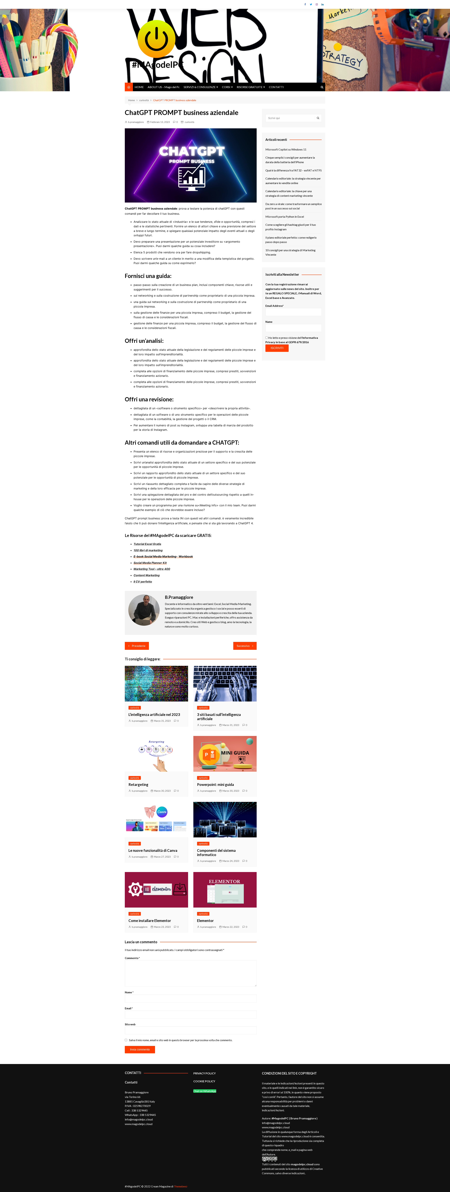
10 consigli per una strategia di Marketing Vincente (290, 252)
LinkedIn (322, 4)
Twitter (311, 4)
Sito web (130, 1024)
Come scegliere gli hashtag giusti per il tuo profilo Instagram (290, 227)
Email (129, 1008)
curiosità (189, 121)
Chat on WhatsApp (204, 1091)
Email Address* (274, 305)
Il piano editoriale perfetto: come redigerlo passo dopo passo (291, 240)
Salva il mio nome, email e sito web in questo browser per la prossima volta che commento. (180, 1040)
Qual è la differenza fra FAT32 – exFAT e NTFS (293, 170)
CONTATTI (276, 87)
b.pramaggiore (136, 121)
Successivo (243, 645)
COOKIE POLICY (204, 1081)
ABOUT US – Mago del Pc (164, 87)
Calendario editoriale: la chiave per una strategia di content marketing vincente (289, 193)
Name (268, 321)
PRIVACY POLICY (204, 1073)
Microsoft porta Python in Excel (284, 216)
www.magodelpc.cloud (276, 1127)
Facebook (305, 4)
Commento (132, 958)
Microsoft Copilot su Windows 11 (285, 149)
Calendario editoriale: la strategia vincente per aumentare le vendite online (293, 181)
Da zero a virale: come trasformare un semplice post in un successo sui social (293, 206)
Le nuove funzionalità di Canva (152, 850)
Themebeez (180, 1186)
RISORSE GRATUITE (249, 87)
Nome (129, 992)
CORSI (226, 87)
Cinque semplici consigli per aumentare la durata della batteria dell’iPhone (290, 160)
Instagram (316, 4)
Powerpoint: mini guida (215, 784)
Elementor (205, 920)
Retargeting (138, 784)
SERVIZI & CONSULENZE (200, 87)
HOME (139, 87)
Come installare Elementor (149, 920)
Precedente (138, 645)
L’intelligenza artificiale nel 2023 (154, 714)
